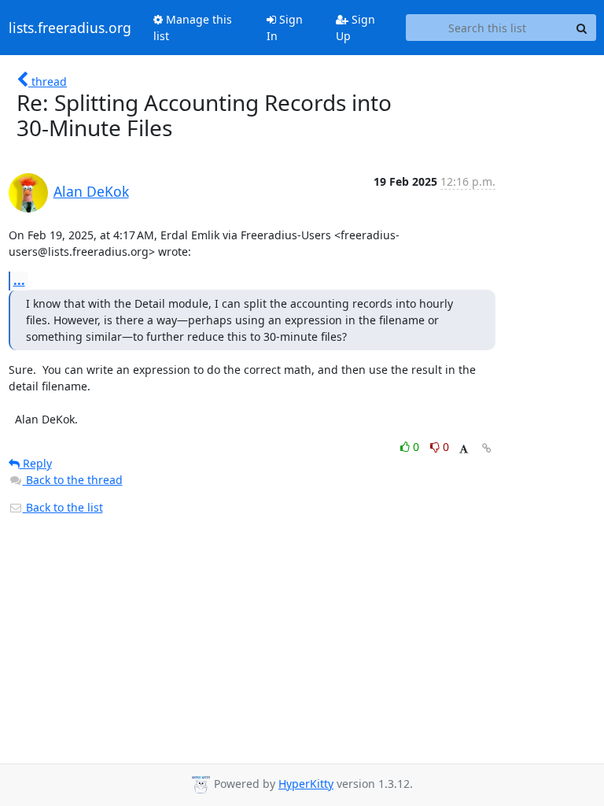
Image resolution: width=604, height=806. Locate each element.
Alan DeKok (91, 191)
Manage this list (192, 27)
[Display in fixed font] (463, 449)
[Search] (582, 27)
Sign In (285, 27)
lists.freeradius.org (70, 27)
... (19, 280)
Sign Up (355, 27)
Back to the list (63, 507)
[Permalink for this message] (486, 448)
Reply (36, 463)
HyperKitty (305, 783)
